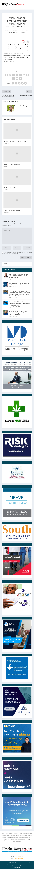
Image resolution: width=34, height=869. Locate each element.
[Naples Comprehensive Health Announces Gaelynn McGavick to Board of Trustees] (5, 312)
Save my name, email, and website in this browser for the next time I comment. (17, 253)
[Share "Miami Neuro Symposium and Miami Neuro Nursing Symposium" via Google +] (13, 75)
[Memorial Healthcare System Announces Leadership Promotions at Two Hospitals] (5, 303)
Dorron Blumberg (15, 30)
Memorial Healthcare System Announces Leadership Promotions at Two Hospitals (19, 303)
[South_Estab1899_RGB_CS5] (17, 532)
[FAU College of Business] (17, 472)
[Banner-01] (17, 738)
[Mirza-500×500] (17, 634)
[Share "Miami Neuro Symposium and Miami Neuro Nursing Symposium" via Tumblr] (17, 75)
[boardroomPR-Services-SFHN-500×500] (17, 775)
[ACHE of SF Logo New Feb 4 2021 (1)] (17, 668)
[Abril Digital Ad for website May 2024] (17, 701)
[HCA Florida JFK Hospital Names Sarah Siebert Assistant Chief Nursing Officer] (5, 275)
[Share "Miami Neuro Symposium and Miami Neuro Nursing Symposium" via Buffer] (27, 75)
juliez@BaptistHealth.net (20, 57)
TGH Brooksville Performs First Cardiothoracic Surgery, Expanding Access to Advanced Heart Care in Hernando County (19, 293)
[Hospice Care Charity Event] (17, 154)
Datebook (12, 32)
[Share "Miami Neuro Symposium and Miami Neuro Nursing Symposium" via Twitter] (10, 75)
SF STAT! (18, 279)
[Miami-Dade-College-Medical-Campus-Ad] (17, 338)
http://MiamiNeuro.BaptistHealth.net (13, 55)
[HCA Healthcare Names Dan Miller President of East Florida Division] (5, 284)
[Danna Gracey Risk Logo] (17, 445)
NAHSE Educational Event (11, 210)
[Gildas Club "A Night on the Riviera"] (17, 131)
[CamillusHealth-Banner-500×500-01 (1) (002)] (17, 598)
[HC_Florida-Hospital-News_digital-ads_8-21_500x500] (17, 561)
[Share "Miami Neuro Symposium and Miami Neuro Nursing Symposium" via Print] (20, 78)
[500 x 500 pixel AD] (17, 374)
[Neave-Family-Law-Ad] (17, 502)
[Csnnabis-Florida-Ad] (17, 411)
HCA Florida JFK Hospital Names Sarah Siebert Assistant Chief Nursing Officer (18, 275)
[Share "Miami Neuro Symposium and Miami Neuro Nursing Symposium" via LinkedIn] (24, 75)
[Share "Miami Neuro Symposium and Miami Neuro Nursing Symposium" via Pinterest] (20, 75)
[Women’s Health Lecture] (17, 177)
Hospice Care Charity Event (12, 164)
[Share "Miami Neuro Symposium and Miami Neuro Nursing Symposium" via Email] (17, 78)
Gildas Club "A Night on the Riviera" (15, 141)
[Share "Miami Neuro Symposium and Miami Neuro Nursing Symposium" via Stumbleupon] (13, 78)
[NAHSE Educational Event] (17, 200)
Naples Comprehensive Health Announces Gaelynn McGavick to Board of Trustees (18, 312)
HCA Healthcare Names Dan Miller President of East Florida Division (19, 284)
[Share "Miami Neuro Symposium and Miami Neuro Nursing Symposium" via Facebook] (6, 75)
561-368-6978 (19, 858)
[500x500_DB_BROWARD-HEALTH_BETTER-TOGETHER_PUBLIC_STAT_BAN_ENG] (17, 811)
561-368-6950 (19, 856)
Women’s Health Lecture (11, 187)
